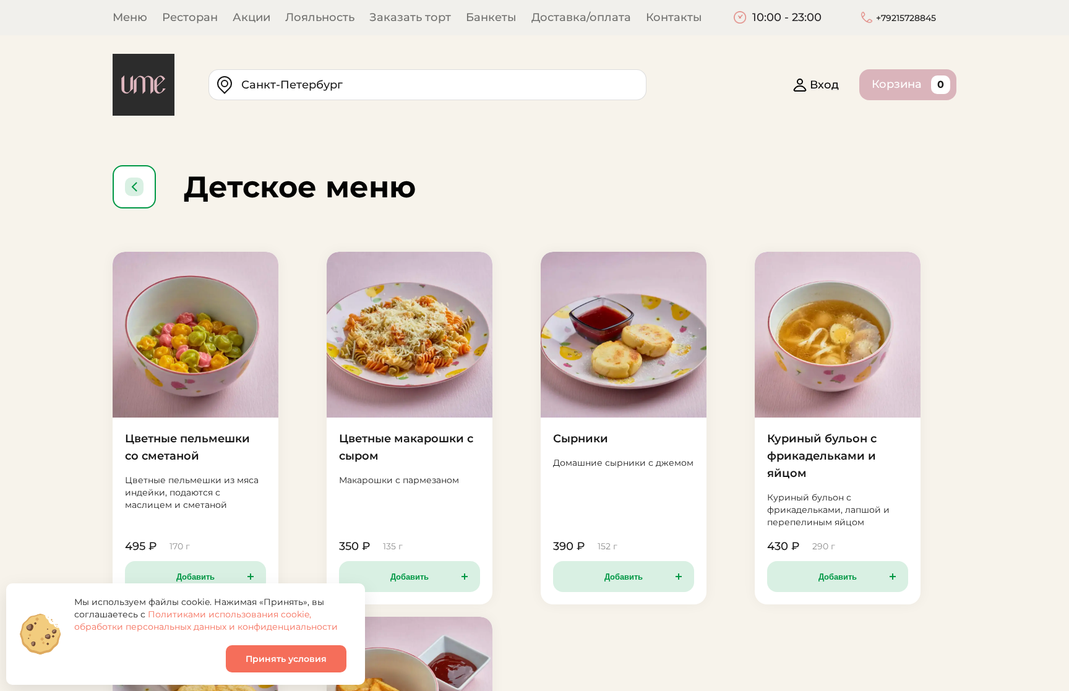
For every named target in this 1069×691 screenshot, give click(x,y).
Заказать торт (410, 17)
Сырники (580, 438)
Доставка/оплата (581, 17)
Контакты (674, 17)
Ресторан (190, 17)
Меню (130, 17)
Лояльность (319, 17)
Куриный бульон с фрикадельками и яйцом (822, 456)
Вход (824, 85)
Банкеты (491, 17)
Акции (251, 17)
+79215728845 (906, 18)
